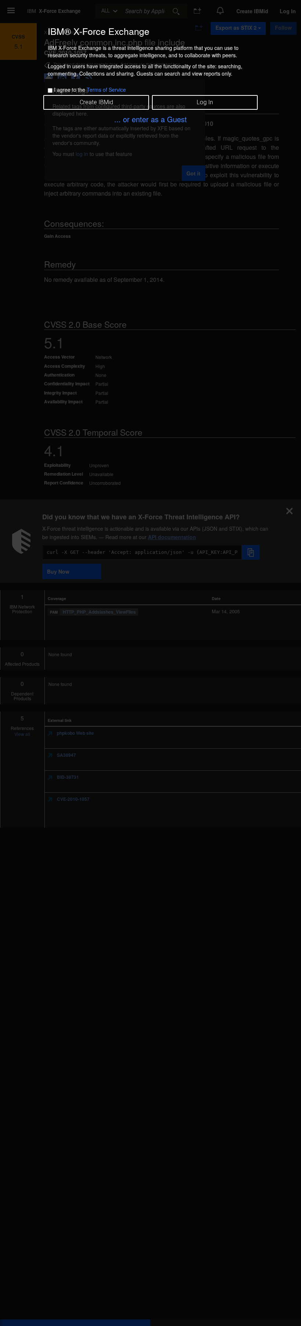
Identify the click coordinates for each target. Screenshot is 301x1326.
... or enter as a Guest (150, 119)
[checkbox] (50, 90)
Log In (205, 102)
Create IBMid (96, 102)
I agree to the (90, 89)
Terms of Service (106, 89)
